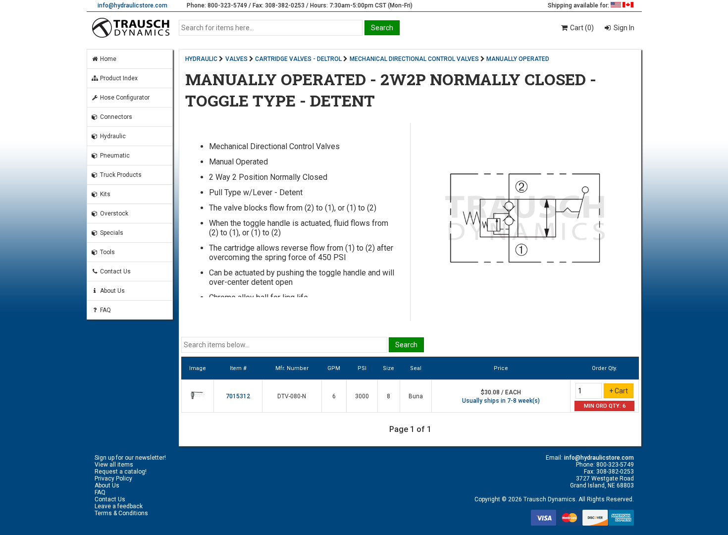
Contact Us (115, 271)
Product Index (118, 78)
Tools (107, 252)
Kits (104, 194)
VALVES (236, 58)
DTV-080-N (291, 396)
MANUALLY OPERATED (517, 58)
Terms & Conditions (121, 513)
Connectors (115, 116)
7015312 (238, 396)
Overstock (113, 213)
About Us (112, 290)
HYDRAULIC (201, 58)
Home (107, 58)
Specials (111, 232)
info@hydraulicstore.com (132, 5)
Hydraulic (112, 136)
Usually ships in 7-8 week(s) (501, 400)
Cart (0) (581, 28)
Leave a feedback (119, 506)
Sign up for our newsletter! (130, 457)
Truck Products (120, 174)
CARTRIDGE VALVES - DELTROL (298, 58)
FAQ (105, 310)
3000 (362, 396)
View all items (114, 464)
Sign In (623, 28)
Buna (416, 396)
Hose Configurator (124, 97)
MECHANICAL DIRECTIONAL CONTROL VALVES (414, 58)
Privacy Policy (113, 478)
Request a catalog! (121, 471)
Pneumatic (114, 155)
